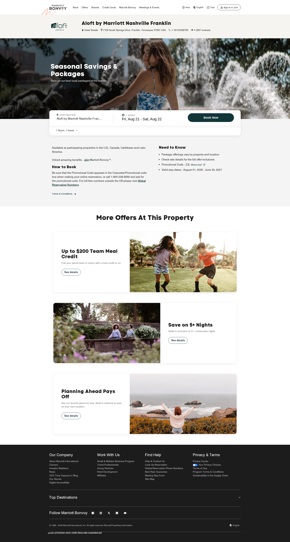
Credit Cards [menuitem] (109, 7)
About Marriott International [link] (63, 461)
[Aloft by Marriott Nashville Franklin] (59, 26)
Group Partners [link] (105, 468)
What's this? (197, 164)
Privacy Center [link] (200, 461)
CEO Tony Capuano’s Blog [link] (63, 475)
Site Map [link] (149, 479)
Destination (82, 115)
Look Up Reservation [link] (156, 464)
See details (71, 272)
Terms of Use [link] (200, 468)
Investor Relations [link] (58, 468)
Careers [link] (53, 464)
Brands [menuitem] (95, 7)
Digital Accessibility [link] (59, 482)
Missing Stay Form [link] (155, 475)
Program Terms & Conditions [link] (208, 471)
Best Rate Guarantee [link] (156, 471)
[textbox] (84, 120)
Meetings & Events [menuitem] (149, 7)
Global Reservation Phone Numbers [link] (164, 468)
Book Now (211, 117)
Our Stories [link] (55, 479)
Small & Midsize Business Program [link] (115, 461)
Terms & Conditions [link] (62, 193)
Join (86, 159)
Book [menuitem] (75, 7)
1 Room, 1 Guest (65, 130)
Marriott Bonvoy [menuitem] (127, 7)
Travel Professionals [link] (108, 464)
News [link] (52, 471)
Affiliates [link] (101, 475)
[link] (185, 7)
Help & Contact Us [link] (155, 461)
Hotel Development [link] (107, 471)
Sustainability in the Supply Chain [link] (210, 475)
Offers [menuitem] (85, 7)
